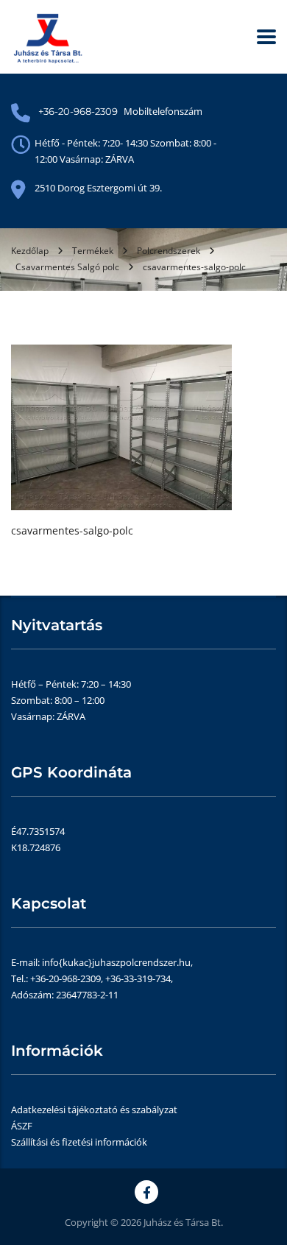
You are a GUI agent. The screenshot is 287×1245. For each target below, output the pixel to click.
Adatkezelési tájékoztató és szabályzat (94, 1109)
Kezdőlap (30, 250)
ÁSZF (21, 1125)
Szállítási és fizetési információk (79, 1142)
